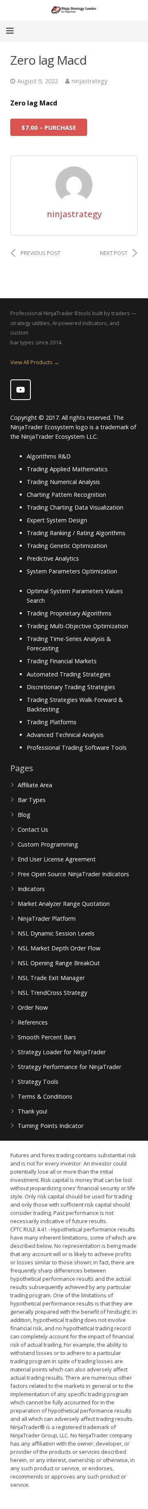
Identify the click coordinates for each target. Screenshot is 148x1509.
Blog (24, 815)
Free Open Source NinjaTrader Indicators (73, 874)
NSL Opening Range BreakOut (59, 963)
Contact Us (33, 829)
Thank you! (32, 1111)
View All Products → (34, 362)
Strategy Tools (38, 1082)
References (33, 1022)
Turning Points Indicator (50, 1126)
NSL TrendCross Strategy (52, 993)
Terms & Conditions (45, 1096)
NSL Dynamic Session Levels (56, 933)
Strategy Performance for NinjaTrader (69, 1067)
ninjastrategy (89, 81)
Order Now (33, 1007)
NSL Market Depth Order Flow (59, 948)
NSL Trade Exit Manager (51, 978)
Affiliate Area (35, 785)
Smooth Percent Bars (47, 1037)
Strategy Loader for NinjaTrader (62, 1052)
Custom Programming (48, 844)
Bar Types (32, 800)
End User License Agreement (57, 859)
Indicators (31, 889)
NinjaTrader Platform (47, 918)
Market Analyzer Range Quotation (64, 904)
